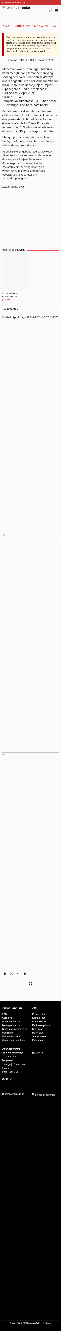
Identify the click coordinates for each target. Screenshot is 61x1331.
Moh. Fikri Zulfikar (12, 296)
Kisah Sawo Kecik (11, 293)
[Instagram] (11, 1079)
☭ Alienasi (47, 1323)
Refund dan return (11, 1037)
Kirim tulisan (38, 1018)
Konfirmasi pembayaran (14, 1029)
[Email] (18, 973)
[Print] (24, 973)
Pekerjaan (37, 1033)
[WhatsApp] (3, 1079)
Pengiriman (8, 1033)
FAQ (4, 1014)
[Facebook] (5, 973)
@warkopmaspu (24, 101)
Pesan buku (38, 1014)
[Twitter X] (11, 973)
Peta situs (37, 1040)
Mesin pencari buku (12, 1025)
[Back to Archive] (30, 983)
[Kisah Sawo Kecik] (15, 271)
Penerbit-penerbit (11, 1022)
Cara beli (7, 1018)
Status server (39, 1037)
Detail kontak (39, 1022)
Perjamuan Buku (33, 1323)
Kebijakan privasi (41, 1025)
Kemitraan (37, 1029)
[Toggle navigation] (56, 11)
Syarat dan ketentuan (13, 1040)
